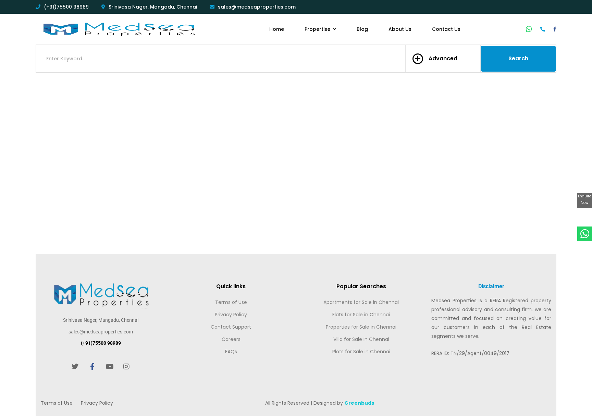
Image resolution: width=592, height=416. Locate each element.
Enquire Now (584, 200)
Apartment (123, 215)
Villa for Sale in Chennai (361, 339)
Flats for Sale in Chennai (361, 314)
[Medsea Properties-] (118, 29)
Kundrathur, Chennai (122, 178)
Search (518, 58)
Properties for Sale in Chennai (361, 326)
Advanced (443, 58)
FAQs (231, 351)
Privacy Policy (231, 314)
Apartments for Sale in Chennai (361, 302)
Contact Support (231, 326)
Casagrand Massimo (126, 168)
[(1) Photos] (214, 151)
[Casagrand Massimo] (159, 125)
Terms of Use (231, 302)
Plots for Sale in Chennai (361, 351)
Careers (231, 339)
